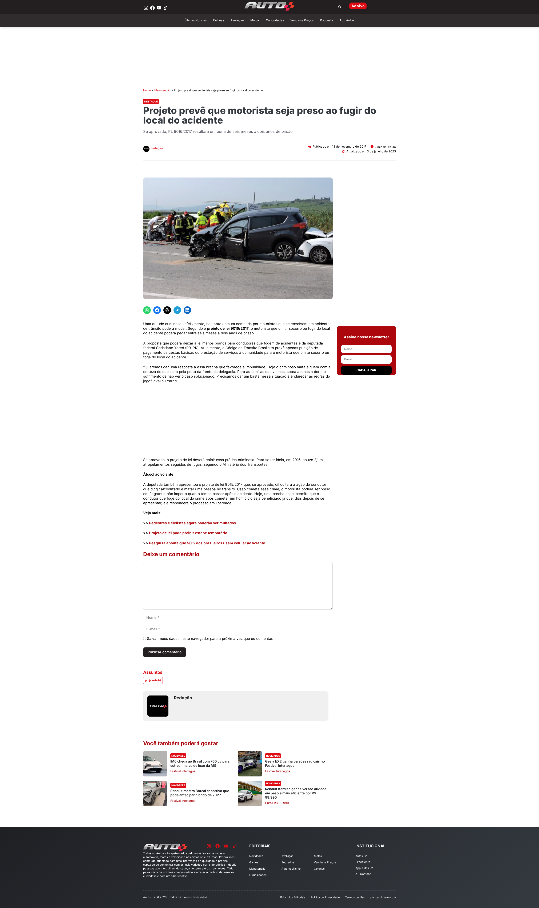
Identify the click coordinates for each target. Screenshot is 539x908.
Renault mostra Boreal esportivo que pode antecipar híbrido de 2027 (199, 793)
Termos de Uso (355, 897)
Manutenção (162, 90)
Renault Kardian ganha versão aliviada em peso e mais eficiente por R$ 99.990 (295, 793)
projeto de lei (153, 680)
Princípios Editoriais (293, 897)
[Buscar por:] (339, 7)
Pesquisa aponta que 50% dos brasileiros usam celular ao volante (207, 543)
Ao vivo (357, 6)
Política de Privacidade (325, 897)
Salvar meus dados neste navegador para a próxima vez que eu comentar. (210, 638)
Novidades (178, 755)
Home (147, 90)
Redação (157, 148)
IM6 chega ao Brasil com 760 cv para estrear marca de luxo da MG (199, 763)
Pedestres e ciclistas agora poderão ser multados (192, 523)
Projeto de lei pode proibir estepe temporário (188, 533)
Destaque (151, 101)
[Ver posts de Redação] (146, 149)
